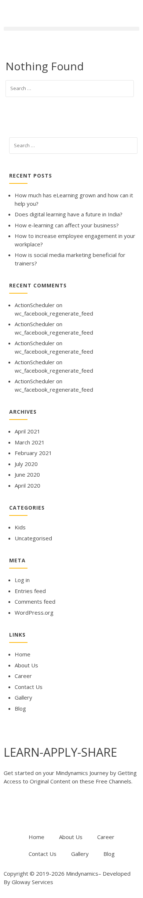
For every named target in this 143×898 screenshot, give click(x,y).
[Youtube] (52, 810)
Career (23, 675)
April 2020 (27, 485)
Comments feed (35, 601)
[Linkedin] (72, 810)
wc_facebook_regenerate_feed (54, 313)
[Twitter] (32, 810)
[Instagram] (92, 810)
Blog (20, 708)
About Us (26, 665)
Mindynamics (82, 873)
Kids (20, 527)
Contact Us (29, 686)
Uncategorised (33, 538)
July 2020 (26, 463)
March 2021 (30, 442)
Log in (22, 580)
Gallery (23, 697)
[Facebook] (13, 810)
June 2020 (27, 474)
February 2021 (33, 453)
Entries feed (30, 591)
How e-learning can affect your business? (67, 225)
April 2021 (27, 431)
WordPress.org (34, 612)
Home (22, 654)
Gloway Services (32, 882)
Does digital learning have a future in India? (68, 214)
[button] (71, 29)
